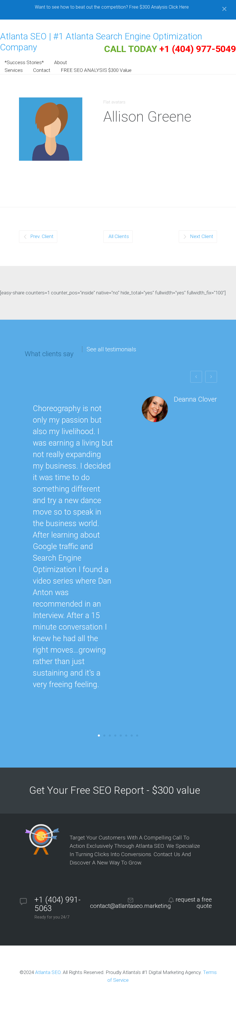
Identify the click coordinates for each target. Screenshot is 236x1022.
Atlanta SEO (47, 972)
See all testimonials (111, 349)
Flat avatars (114, 102)
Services (14, 70)
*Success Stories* (24, 62)
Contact (41, 70)
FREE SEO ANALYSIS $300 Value (96, 70)
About (60, 62)
